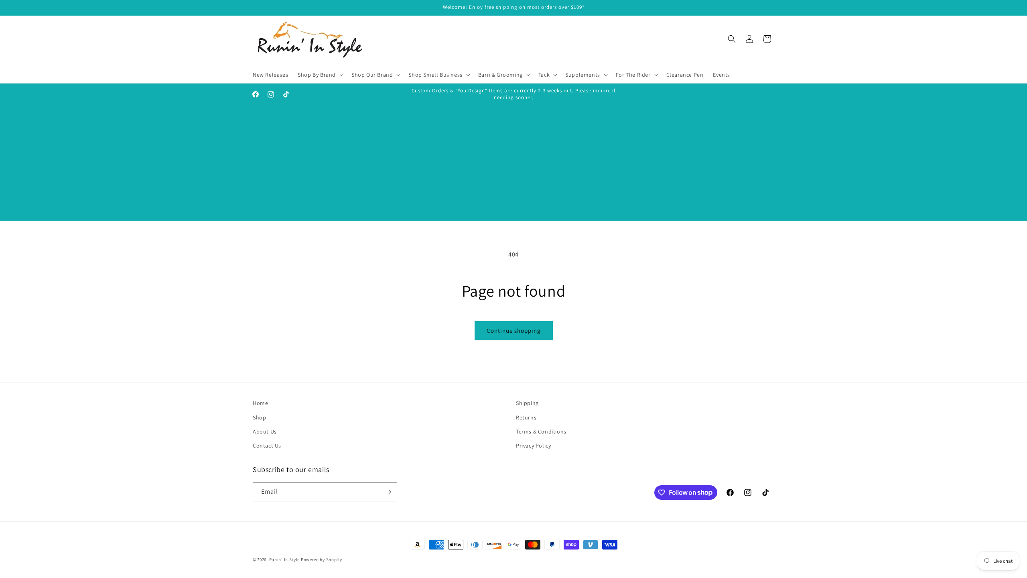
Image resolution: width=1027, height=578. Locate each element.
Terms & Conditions (541, 431)
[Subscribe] (388, 491)
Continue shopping (514, 330)
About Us (265, 431)
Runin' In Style (284, 559)
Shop (259, 417)
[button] (320, 74)
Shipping (527, 403)
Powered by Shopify (321, 559)
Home (260, 403)
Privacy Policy (533, 445)
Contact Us (267, 445)
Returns (526, 417)
